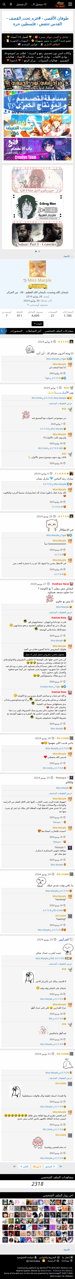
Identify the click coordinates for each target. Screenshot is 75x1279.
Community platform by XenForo (45, 1267)
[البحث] (4, 4)
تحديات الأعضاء (25, 56)
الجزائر (10, 292)
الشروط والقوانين (47, 1257)
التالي (25, 1166)
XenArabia (34, 1260)
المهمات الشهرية (18, 40)
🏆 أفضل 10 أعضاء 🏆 (19, 37)
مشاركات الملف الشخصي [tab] (59, 330)
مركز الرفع (29, 60)
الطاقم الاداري (51, 44)
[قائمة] (70, 4)
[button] (25, 280)
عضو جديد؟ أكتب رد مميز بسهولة (53, 40)
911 (19, 316)
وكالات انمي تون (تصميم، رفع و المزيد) (50, 53)
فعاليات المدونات (47, 60)
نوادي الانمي (43, 56)
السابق (49, 1166)
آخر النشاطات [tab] (33, 330)
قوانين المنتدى (29, 44)
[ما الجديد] (11, 4)
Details (69, 1276)
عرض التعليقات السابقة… (60, 403)
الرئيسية (52, 1260)
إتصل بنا (66, 1257)
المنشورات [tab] (16, 330)
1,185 (68, 316)
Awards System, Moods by (44, 1270)
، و (49, 397)
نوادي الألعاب (59, 56)
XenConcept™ (55, 1273)
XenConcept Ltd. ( (58, 1276)
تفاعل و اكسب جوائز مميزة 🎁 (51, 37)
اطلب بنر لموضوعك (15, 53)
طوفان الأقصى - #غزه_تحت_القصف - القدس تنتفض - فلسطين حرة (38, 20)
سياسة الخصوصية (25, 1257)
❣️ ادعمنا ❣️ (13, 60)
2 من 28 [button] (37, 1166)
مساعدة (65, 1260)
